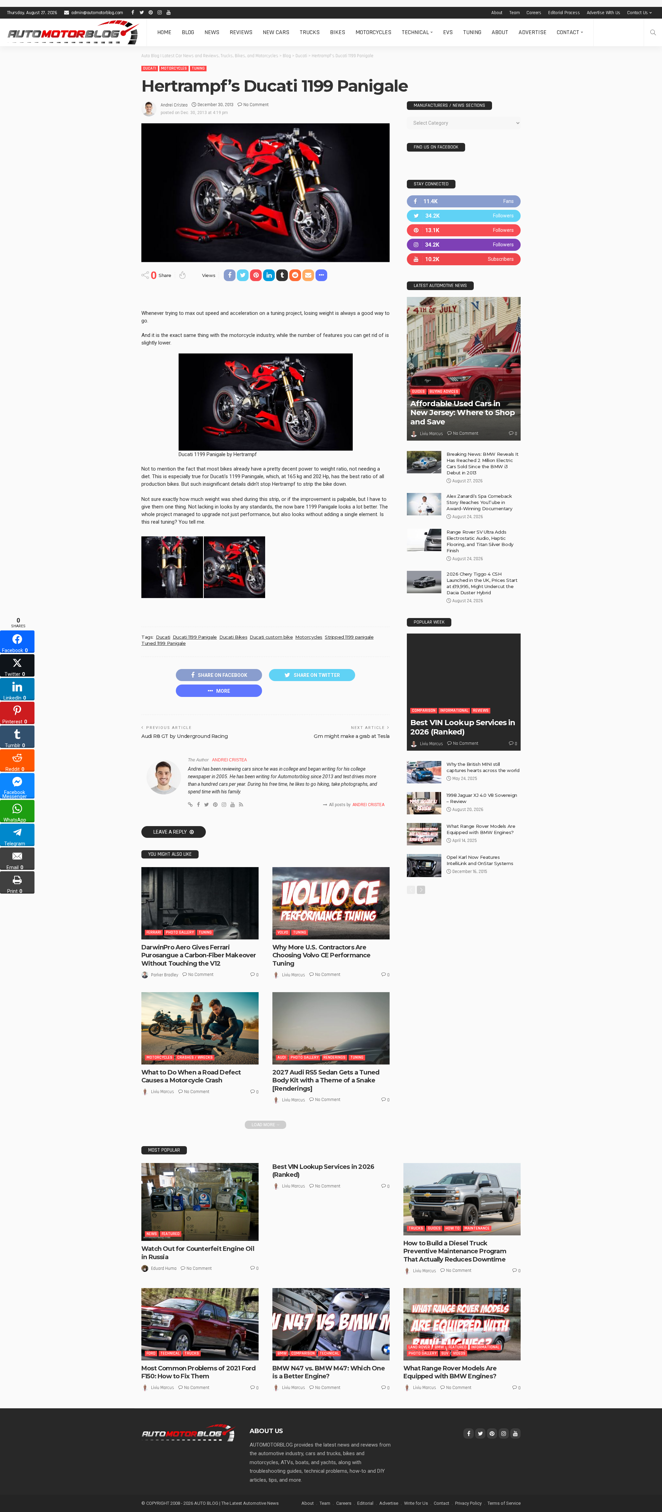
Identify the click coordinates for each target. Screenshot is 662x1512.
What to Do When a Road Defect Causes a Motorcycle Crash (191, 1076)
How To (452, 1228)
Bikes (337, 32)
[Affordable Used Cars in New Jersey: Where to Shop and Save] (464, 369)
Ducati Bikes (233, 637)
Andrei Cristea (174, 105)
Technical (415, 32)
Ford (151, 1353)
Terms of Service (504, 1503)
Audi (282, 1057)
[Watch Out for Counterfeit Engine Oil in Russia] (200, 1202)
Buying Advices (444, 391)
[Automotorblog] (73, 32)
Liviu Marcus (293, 975)
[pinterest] (464, 230)
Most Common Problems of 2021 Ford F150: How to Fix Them (198, 1372)
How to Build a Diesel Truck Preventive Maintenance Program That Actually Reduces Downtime (454, 1251)
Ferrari (154, 932)
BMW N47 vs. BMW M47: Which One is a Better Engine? (328, 1372)
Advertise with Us (604, 13)
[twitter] (464, 216)
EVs (448, 32)
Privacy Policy (468, 1503)
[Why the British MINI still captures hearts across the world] (424, 772)
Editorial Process (564, 13)
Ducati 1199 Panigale (195, 637)
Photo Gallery (180, 932)
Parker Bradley (164, 975)
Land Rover (419, 1347)
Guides (418, 391)
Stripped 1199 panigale (349, 637)
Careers (533, 13)
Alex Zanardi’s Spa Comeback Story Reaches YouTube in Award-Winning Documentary (479, 502)
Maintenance (477, 1228)
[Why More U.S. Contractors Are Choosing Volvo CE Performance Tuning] (331, 903)
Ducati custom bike (271, 637)
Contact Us (637, 13)
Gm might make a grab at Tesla (352, 736)
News (211, 32)
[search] (653, 32)
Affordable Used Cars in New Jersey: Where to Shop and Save (462, 412)
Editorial (365, 1503)
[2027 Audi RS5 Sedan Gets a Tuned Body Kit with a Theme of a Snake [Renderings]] (331, 1028)
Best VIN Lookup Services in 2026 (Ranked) (462, 727)
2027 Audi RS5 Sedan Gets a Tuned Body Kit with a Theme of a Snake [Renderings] (325, 1080)
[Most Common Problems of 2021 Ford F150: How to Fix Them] (200, 1324)
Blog (188, 32)
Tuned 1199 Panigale (163, 643)
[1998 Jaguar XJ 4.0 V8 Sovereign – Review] (424, 803)
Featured (171, 1233)
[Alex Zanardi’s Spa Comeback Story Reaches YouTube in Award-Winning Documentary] (424, 504)
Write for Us (416, 1503)
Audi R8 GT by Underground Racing (184, 736)
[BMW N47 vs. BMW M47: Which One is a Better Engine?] (331, 1324)
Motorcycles (373, 32)
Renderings (334, 1057)
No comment (256, 104)
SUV (444, 1353)
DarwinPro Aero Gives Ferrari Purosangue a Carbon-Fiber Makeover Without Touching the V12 (198, 955)
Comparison (423, 710)
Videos (459, 1353)
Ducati (149, 68)
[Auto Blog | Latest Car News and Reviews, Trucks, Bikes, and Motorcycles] (188, 1432)
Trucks (310, 32)
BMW (282, 1353)
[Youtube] (464, 259)
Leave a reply (170, 832)
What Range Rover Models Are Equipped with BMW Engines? (449, 1372)
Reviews (241, 32)
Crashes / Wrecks (195, 1057)
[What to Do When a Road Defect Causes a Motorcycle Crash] (200, 1028)
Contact (568, 32)
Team (514, 13)
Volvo (283, 932)
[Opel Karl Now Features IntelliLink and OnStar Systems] (424, 865)
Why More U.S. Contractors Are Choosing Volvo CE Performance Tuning (321, 955)
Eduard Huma (164, 1268)
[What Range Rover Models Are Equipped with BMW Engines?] (424, 834)
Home (164, 32)
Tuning (472, 32)
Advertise (532, 32)
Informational (454, 710)
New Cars (276, 32)
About (496, 13)
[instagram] (464, 245)
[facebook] (464, 201)
